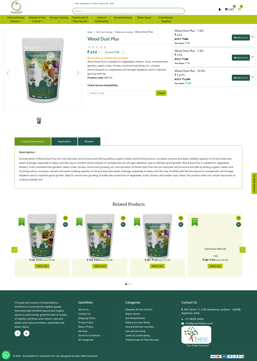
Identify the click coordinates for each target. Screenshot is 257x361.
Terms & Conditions (89, 335)
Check (161, 93)
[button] (126, 284)
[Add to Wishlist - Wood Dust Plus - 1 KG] (252, 57)
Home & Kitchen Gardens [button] (16, 19)
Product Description (32, 141)
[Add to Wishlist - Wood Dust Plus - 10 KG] (252, 77)
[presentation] (14, 250)
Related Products (128, 204)
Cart (231, 9)
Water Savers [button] (144, 17)
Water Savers (132, 313)
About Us (83, 309)
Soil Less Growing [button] (59, 17)
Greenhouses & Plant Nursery (142, 339)
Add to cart (42, 266)
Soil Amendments (135, 318)
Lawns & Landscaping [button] (101, 19)
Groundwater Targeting (166, 19)
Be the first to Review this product (107, 58)
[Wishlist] (239, 9)
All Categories (86, 339)
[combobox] (128, 11)
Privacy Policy (85, 322)
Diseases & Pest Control (138, 309)
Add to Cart (242, 37)
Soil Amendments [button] (123, 17)
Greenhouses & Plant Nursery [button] (80, 19)
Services (82, 331)
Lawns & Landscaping (137, 335)
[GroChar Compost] (100, 236)
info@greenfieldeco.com (199, 323)
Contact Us (84, 313)
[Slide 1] (39, 114)
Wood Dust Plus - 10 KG (190, 71)
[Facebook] (17, 333)
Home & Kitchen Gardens (139, 326)
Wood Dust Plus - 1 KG (189, 51)
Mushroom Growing (124, 32)
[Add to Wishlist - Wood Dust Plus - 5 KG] (252, 37)
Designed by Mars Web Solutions (79, 356)
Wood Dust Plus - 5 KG (189, 30)
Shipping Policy (86, 318)
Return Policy (85, 326)
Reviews (89, 141)
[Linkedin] (26, 333)
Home (90, 32)
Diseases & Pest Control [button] (37, 19)
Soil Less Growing (104, 32)
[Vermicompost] (42, 236)
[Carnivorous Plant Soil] (215, 236)
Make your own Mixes (137, 322)
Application (64, 141)
